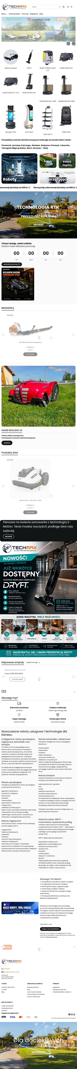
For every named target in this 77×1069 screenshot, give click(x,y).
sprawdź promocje (10, 264)
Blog (3, 992)
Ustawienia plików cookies (61, 992)
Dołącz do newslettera (50, 929)
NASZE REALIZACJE (11, 670)
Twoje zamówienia (8, 1006)
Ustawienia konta (7, 1008)
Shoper (72, 1018)
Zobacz (7, 443)
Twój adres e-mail (46, 924)
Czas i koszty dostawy (34, 992)
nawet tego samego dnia (58, 710)
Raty (28, 990)
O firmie (4, 990)
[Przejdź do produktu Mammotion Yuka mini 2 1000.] (30, 478)
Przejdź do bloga (32, 662)
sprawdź (38, 224)
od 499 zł (19, 710)
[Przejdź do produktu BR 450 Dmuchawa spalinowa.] (30, 327)
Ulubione (4, 1011)
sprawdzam (38, 1052)
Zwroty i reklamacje (33, 997)
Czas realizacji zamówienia (36, 994)
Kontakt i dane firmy (8, 987)
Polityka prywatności (59, 990)
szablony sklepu (56, 1018)
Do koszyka (30, 354)
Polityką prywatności (51, 937)
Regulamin (61, 933)
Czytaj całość (17, 679)
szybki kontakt (19, 722)
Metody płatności (33, 987)
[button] (63, 6)
